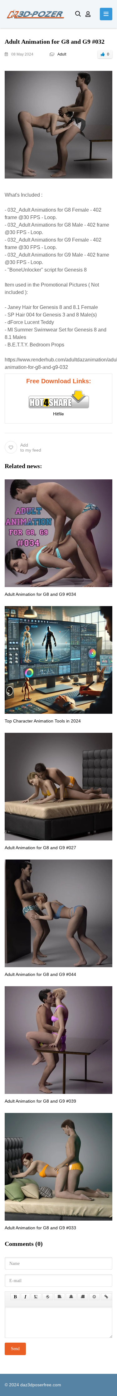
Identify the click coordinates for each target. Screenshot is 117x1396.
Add (30, 448)
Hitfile (58, 413)
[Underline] (36, 1296)
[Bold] (15, 1296)
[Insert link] (106, 1296)
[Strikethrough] (47, 1296)
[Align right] (82, 1296)
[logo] (35, 14)
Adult (61, 54)
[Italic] (25, 1296)
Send (15, 1348)
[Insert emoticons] (94, 1296)
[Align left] (59, 1296)
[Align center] (71, 1296)
